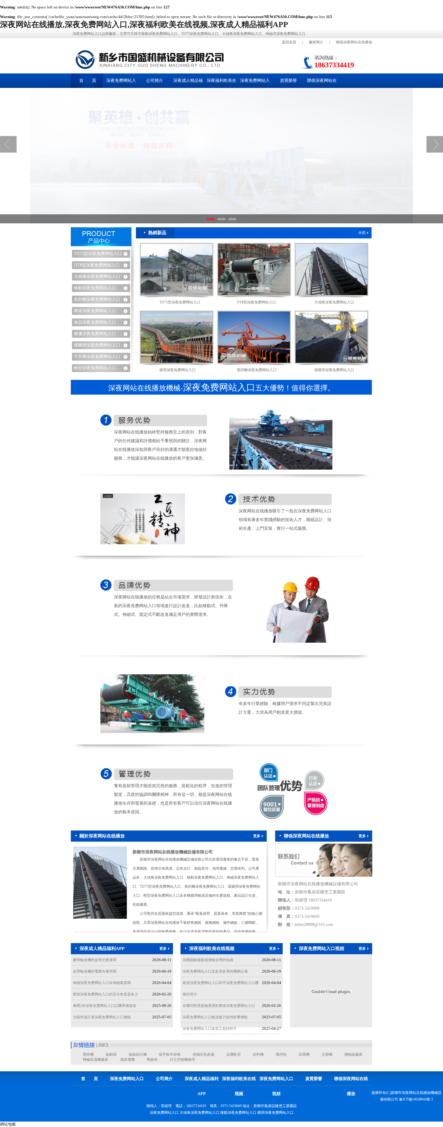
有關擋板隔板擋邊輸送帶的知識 (208, 960)
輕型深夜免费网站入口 (95, 368)
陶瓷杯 (152, 1059)
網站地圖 (8, 1124)
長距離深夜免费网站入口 (97, 299)
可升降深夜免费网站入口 (97, 356)
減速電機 (127, 1059)
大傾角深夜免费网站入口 (97, 276)
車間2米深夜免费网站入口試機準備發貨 (104, 1006)
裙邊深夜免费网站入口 (95, 333)
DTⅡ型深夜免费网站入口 (97, 265)
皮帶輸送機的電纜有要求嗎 (94, 971)
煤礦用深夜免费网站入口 (97, 345)
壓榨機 (88, 1054)
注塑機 (327, 1054)
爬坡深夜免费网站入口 (95, 311)
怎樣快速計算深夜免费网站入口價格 (102, 1017)
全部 (362, 233)
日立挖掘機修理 (182, 1059)
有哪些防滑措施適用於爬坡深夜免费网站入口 (219, 1006)
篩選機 (304, 1054)
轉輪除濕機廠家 (95, 1059)
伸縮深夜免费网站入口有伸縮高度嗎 (102, 983)
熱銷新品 (157, 232)
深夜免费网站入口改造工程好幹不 (210, 1028)
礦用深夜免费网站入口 (177, 370)
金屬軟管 (233, 1054)
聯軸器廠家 (353, 1054)
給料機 (258, 1054)
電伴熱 (281, 1054)
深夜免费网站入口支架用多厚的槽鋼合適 (215, 971)
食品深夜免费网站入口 (95, 322)
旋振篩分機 (138, 1054)
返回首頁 (289, 42)
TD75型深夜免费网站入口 (98, 253)
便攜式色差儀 (203, 1054)
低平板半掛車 (170, 1054)
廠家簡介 (316, 42)
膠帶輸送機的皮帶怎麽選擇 (94, 960)
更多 (256, 836)
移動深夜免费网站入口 (95, 288)
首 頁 (87, 80)
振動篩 (111, 1054)
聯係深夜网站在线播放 (354, 42)
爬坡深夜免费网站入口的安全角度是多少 (105, 994)
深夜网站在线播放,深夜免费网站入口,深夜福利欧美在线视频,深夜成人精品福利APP (144, 24)
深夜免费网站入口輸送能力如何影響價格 (215, 1017)
